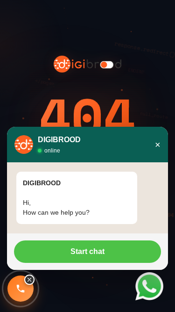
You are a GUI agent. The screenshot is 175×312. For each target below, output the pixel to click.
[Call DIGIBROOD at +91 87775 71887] (20, 289)
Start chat (87, 251)
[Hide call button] (29, 280)
